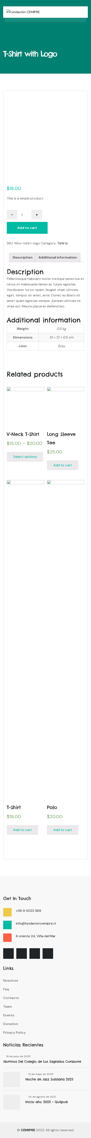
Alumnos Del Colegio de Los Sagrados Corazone (42, 1062)
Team (7, 1006)
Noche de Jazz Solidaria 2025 (49, 1079)
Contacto (11, 998)
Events (8, 1015)
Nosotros (10, 980)
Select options (25, 456)
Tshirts (62, 243)
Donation (10, 1024)
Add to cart (27, 228)
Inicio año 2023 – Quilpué (46, 1102)
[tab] (22, 257)
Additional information (58, 257)
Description (23, 257)
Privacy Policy (14, 1032)
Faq (6, 989)
